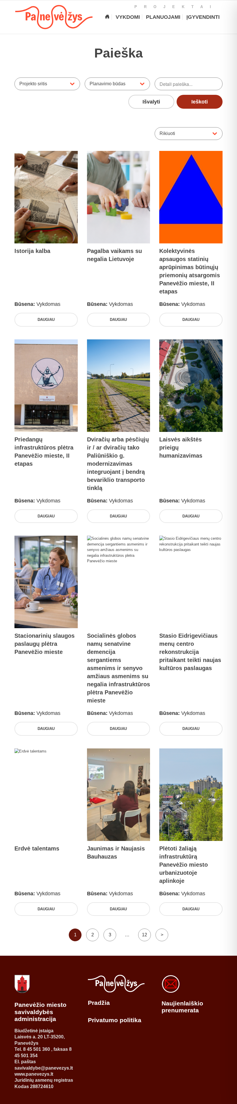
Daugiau (46, 319)
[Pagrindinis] (107, 17)
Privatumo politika (114, 1020)
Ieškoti (199, 102)
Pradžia (99, 1002)
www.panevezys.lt (33, 1074)
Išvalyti (151, 102)
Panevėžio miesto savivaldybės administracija (40, 1011)
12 (144, 934)
